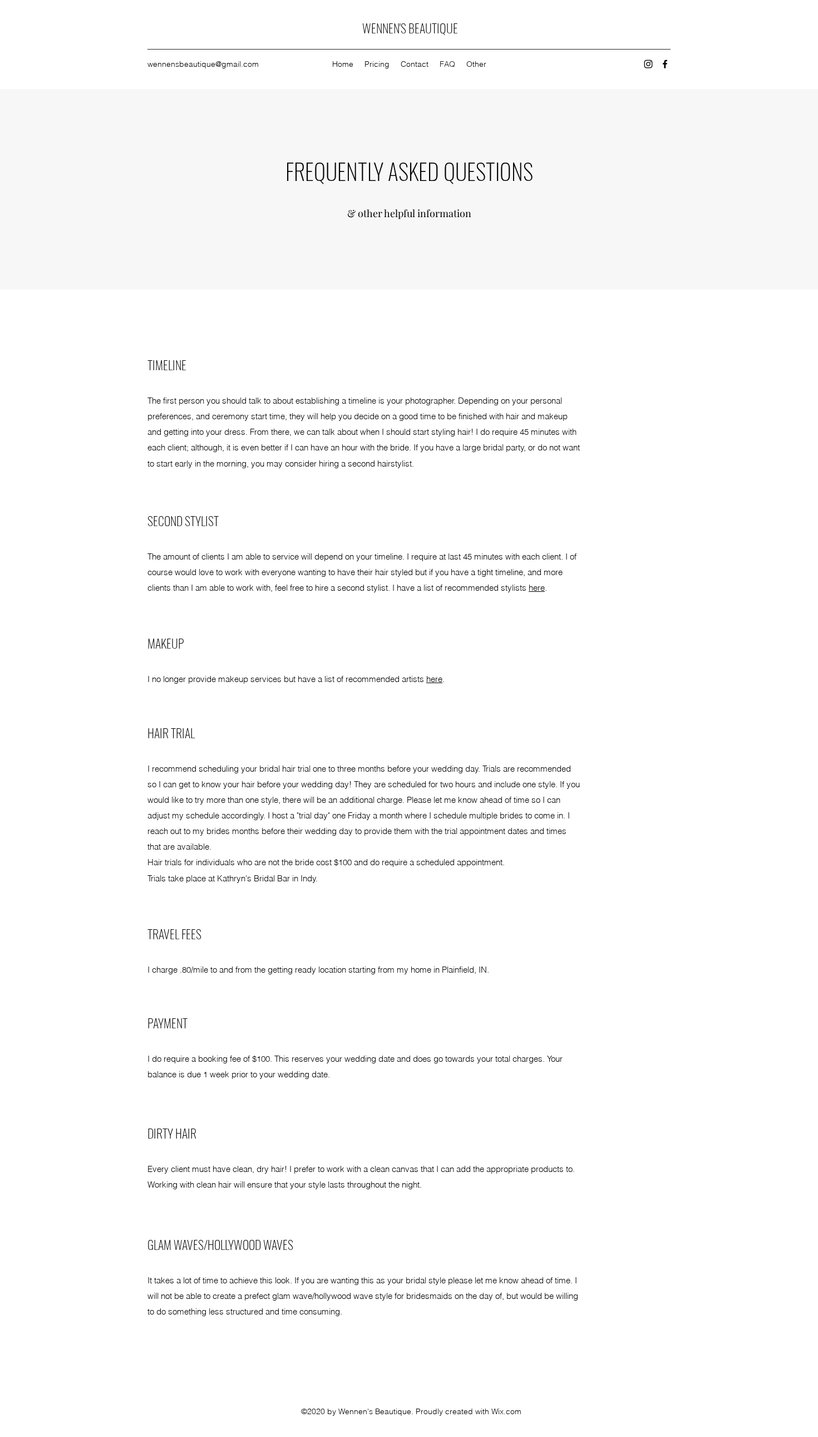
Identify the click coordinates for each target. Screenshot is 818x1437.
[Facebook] (665, 64)
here (537, 587)
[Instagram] (648, 64)
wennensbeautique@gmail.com (203, 64)
